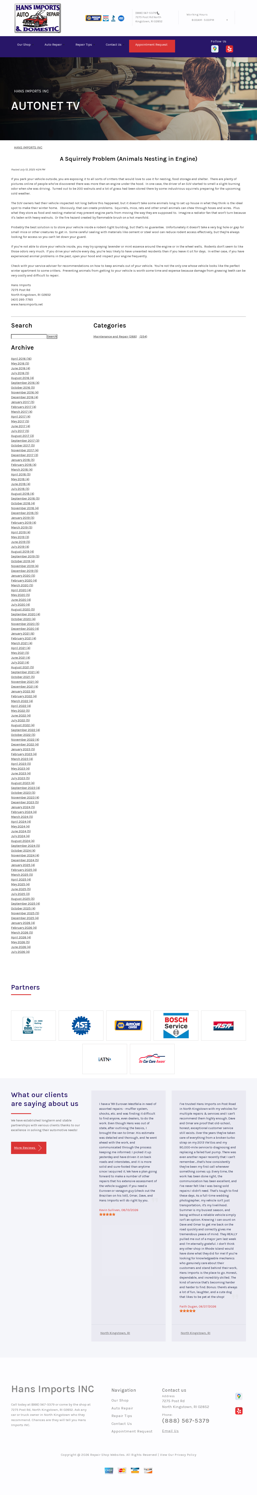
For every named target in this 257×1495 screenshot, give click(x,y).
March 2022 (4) (22, 701)
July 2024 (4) (20, 836)
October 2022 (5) (23, 735)
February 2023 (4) (24, 754)
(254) (143, 336)
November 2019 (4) (25, 566)
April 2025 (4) (21, 879)
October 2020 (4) (23, 619)
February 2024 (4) (24, 812)
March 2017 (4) (21, 412)
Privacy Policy (185, 1455)
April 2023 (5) (21, 764)
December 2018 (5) (24, 513)
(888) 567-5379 (145, 13)
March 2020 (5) (22, 585)
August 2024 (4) (23, 841)
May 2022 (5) (20, 711)
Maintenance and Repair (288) (115, 336)
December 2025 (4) (25, 918)
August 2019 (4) (22, 551)
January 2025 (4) (23, 865)
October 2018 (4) (23, 503)
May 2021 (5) (20, 653)
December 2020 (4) (25, 629)
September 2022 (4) (25, 730)
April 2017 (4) (20, 416)
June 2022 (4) (21, 715)
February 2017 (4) (23, 407)
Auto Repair (53, 44)
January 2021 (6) (22, 633)
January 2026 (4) (23, 923)
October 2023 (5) (23, 793)
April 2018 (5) (21, 474)
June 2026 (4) (21, 947)
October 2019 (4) (23, 561)
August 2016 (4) (22, 378)
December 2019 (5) (24, 571)
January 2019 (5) (22, 518)
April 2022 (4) (21, 706)
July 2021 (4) (20, 662)
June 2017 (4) (20, 426)
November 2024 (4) (25, 855)
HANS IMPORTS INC (31, 91)
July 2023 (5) (20, 778)
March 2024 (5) (22, 817)
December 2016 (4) (24, 397)
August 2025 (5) (23, 899)
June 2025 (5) (21, 889)
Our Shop (24, 44)
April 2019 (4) (20, 532)
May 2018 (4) (20, 479)
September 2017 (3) (25, 440)
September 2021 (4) (25, 672)
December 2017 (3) (24, 455)
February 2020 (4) (24, 580)
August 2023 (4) (23, 783)
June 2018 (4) (20, 484)
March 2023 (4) (22, 759)
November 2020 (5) (25, 624)
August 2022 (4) (23, 725)
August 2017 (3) (22, 436)
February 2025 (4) (24, 870)
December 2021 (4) (24, 686)
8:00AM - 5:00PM (203, 20)
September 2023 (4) (25, 788)
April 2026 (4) (21, 937)
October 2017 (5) (23, 445)
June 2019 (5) (20, 542)
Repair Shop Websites (107, 1455)
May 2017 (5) (20, 421)
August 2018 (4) (22, 494)
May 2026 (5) (20, 942)
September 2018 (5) (25, 498)
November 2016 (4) (25, 392)
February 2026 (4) (24, 928)
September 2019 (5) (25, 556)
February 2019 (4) (23, 522)
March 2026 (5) (22, 932)
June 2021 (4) (20, 657)
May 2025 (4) (20, 884)
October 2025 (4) (23, 908)
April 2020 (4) (21, 590)
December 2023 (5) (25, 802)
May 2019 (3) (20, 537)
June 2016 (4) (20, 368)
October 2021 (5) (23, 677)
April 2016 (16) (21, 358)
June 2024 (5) (21, 831)
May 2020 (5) (20, 595)
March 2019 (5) (21, 527)
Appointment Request (151, 44)
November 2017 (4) (25, 450)
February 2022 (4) (24, 696)
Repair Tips (83, 44)
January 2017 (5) (22, 402)
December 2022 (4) (25, 744)
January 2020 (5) (23, 576)
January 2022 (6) (23, 691)
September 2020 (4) (25, 614)
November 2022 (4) (25, 739)
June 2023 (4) (21, 773)
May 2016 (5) (20, 363)
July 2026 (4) (20, 952)
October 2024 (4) (23, 850)
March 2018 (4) (22, 469)
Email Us (170, 1431)
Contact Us (113, 44)
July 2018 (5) (20, 489)
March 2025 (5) (22, 875)
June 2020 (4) (21, 600)
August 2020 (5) (23, 609)
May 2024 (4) (20, 826)
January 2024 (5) (23, 807)
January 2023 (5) (23, 749)
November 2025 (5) (25, 913)
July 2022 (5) (20, 720)
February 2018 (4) (23, 465)
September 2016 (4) (25, 383)
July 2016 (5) (20, 373)
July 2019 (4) (20, 547)
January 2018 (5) (23, 460)
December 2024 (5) (25, 860)
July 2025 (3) (20, 894)
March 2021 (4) (21, 643)
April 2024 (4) (21, 821)
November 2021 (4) (25, 682)
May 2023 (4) (20, 768)
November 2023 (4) (25, 797)
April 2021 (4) (20, 648)
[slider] (107, 1214)
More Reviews (25, 1148)
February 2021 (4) (23, 638)
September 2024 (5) (25, 846)
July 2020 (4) (20, 604)
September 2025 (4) (25, 903)
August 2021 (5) (22, 667)
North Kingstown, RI (115, 1333)
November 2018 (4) (25, 508)
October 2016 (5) (23, 387)
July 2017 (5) (20, 431)
